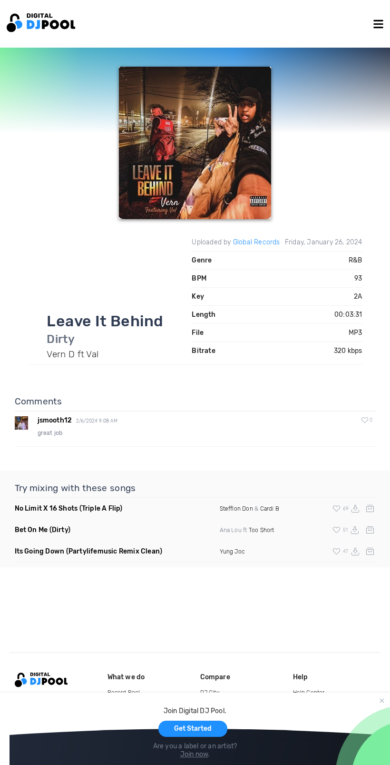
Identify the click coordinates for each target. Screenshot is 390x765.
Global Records (256, 242)
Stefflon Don (236, 508)
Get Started (193, 729)
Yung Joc (232, 551)
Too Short (261, 530)
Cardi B (269, 508)
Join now (194, 754)
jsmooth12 (55, 420)
